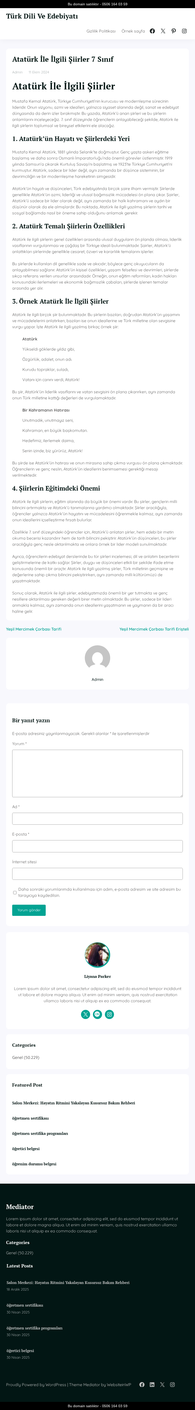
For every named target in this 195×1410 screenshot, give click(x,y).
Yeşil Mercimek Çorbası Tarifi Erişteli (154, 629)
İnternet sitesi (24, 861)
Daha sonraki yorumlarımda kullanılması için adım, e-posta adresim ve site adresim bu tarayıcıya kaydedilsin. (99, 892)
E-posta (20, 834)
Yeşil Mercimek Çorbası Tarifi (33, 629)
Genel (17, 1057)
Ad (16, 806)
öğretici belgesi (26, 1148)
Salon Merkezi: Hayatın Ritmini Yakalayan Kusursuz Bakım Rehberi (73, 1102)
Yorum (19, 743)
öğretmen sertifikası (30, 1118)
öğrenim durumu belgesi (34, 1163)
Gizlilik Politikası (101, 31)
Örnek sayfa (133, 31)
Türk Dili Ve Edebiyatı (42, 16)
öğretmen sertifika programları (40, 1133)
